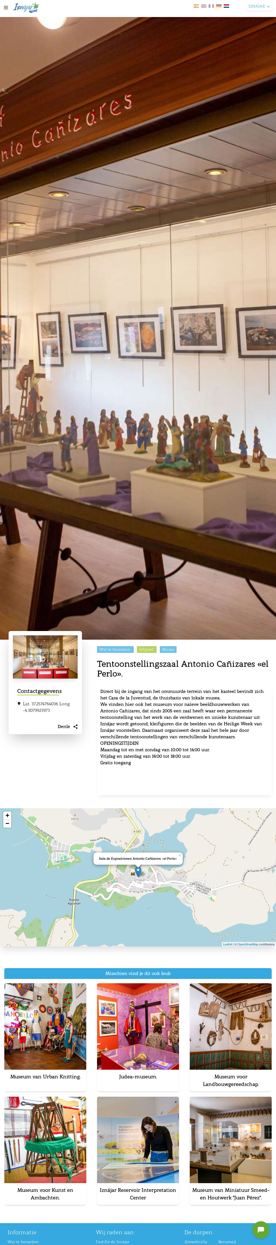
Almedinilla (195, 1242)
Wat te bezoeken (23, 1242)
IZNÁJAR (257, 6)
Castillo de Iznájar (112, 1242)
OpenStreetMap (247, 944)
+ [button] (7, 815)
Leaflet (227, 944)
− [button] (7, 823)
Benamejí (227, 1242)
